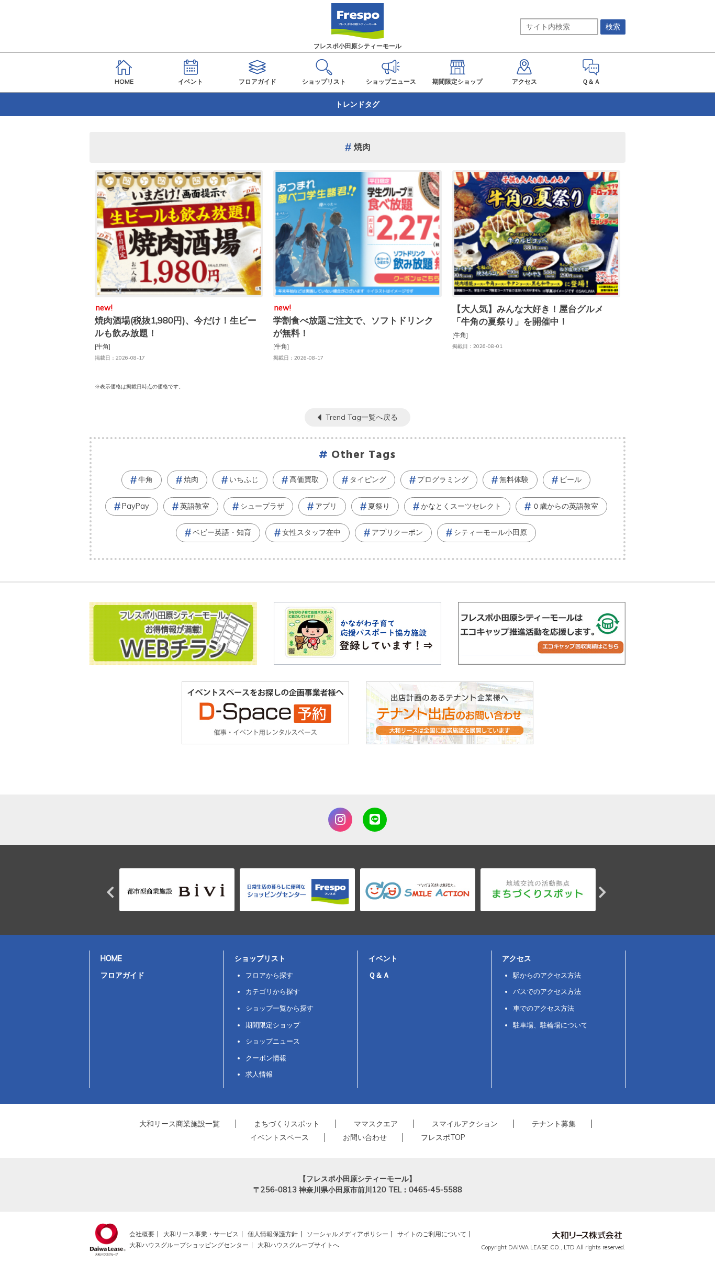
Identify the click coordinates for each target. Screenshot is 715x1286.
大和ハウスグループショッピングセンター (189, 1245)
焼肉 (191, 479)
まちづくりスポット (287, 1123)
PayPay (135, 506)
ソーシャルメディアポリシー (347, 1234)
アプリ (326, 506)
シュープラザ (262, 506)
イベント (383, 958)
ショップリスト (260, 958)
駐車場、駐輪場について (550, 1025)
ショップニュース (272, 1041)
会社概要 (141, 1234)
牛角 (145, 479)
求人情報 (259, 1074)
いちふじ (244, 479)
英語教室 (194, 506)
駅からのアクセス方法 (547, 975)
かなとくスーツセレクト (461, 506)
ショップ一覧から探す (279, 1008)
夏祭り (379, 506)
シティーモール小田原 (490, 532)
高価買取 (304, 479)
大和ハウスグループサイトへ (298, 1245)
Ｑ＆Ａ (379, 975)
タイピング (368, 479)
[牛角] (102, 346)
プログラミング (442, 479)
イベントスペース (279, 1137)
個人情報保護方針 (273, 1234)
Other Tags (363, 455)
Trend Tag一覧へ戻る (362, 417)
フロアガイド (122, 975)
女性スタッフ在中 (311, 532)
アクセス (516, 958)
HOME (111, 958)
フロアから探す (269, 975)
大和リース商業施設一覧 (179, 1123)
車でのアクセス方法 (543, 1008)
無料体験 (514, 479)
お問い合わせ (365, 1137)
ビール (571, 479)
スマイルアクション (465, 1123)
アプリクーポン (397, 532)
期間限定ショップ (272, 1025)
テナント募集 (554, 1123)
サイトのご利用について (431, 1234)
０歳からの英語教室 (565, 506)
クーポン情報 (265, 1058)
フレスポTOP (443, 1137)
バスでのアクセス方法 (547, 991)
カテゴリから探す (272, 991)
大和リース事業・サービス (201, 1234)
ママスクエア (376, 1123)
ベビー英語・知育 (222, 532)
